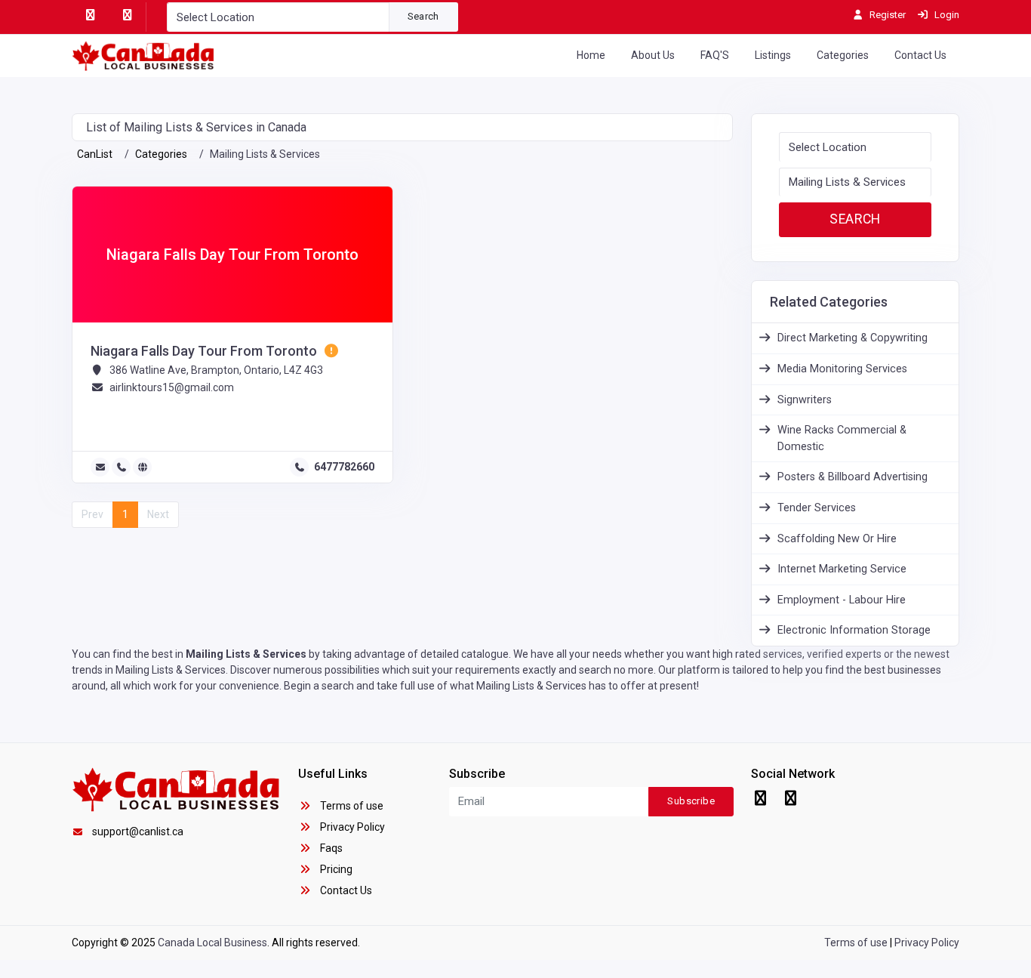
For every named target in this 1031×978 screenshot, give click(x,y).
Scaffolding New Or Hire (837, 538)
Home (591, 55)
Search (423, 16)
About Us (653, 55)
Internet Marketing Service (841, 569)
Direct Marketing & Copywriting (852, 338)
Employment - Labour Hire (841, 600)
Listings (773, 55)
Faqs (330, 848)
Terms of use (350, 806)
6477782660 (344, 467)
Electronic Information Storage (854, 630)
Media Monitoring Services (842, 369)
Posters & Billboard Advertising (852, 476)
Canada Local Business (212, 942)
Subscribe (691, 801)
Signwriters (804, 399)
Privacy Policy (351, 827)
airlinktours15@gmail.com (171, 387)
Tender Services (816, 507)
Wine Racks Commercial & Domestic (841, 438)
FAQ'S (714, 55)
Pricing (335, 869)
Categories (843, 55)
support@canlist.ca (137, 831)
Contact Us (920, 55)
